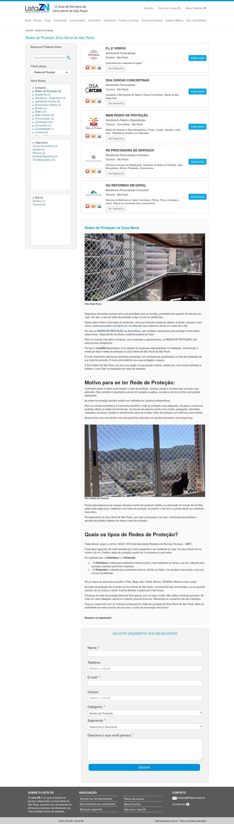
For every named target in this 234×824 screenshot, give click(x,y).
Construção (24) (43, 122)
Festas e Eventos (129, 20)
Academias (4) (42, 94)
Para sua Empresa (152, 20)
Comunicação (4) (43, 118)
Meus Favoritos (195, 8)
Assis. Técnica (33, 20)
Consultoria (94, 20)
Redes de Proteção (44, 30)
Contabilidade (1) (43, 128)
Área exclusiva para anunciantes (97, 804)
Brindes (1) (40, 108)
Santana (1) (39, 201)
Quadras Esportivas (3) (45, 156)
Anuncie (148, 8)
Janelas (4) (39, 149)
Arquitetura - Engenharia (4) (49, 98)
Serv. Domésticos (196, 20)
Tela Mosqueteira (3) (44, 159)
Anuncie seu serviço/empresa (96, 798)
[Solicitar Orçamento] (94, 67)
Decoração (110, 20)
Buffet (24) (39, 111)
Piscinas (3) (39, 152)
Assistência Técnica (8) (46, 101)
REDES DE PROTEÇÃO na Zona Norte (119, 331)
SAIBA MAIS (197, 58)
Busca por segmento (91, 809)
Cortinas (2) (40, 132)
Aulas (47, 20)
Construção (60, 20)
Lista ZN (29, 30)
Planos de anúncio (134, 798)
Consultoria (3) (42, 125)
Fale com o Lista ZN (169, 8)
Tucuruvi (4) (39, 204)
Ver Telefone (114, 68)
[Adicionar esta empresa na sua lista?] (88, 67)
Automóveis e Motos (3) (47, 104)
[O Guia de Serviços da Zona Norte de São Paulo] (37, 7)
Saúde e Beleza (174, 20)
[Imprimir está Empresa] (99, 67)
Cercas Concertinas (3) (45, 146)
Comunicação (77, 20)
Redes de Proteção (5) (47, 91)
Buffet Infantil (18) (43, 115)
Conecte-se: (179, 804)
